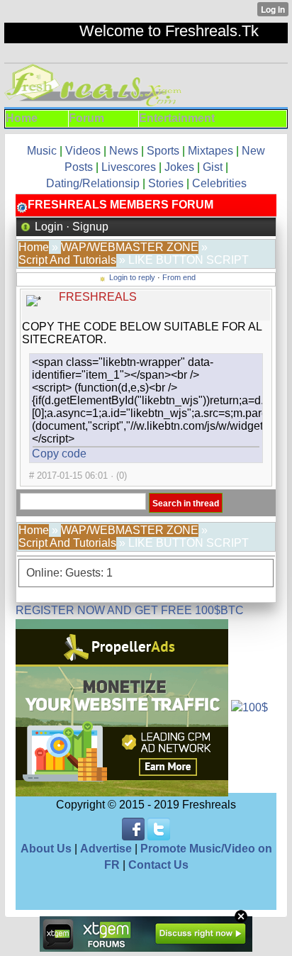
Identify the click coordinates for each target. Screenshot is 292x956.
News (123, 151)
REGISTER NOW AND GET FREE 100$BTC (130, 610)
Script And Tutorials (67, 260)
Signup (90, 227)
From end (179, 277)
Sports (163, 151)
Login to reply (132, 277)
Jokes (179, 167)
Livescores (128, 167)
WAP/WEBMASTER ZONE (129, 247)
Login (49, 227)
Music (43, 151)
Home (33, 247)
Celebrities (219, 183)
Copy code (59, 454)
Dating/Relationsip (93, 183)
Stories (166, 183)
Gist (213, 167)
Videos (84, 151)
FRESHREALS (98, 297)
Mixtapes (210, 151)
